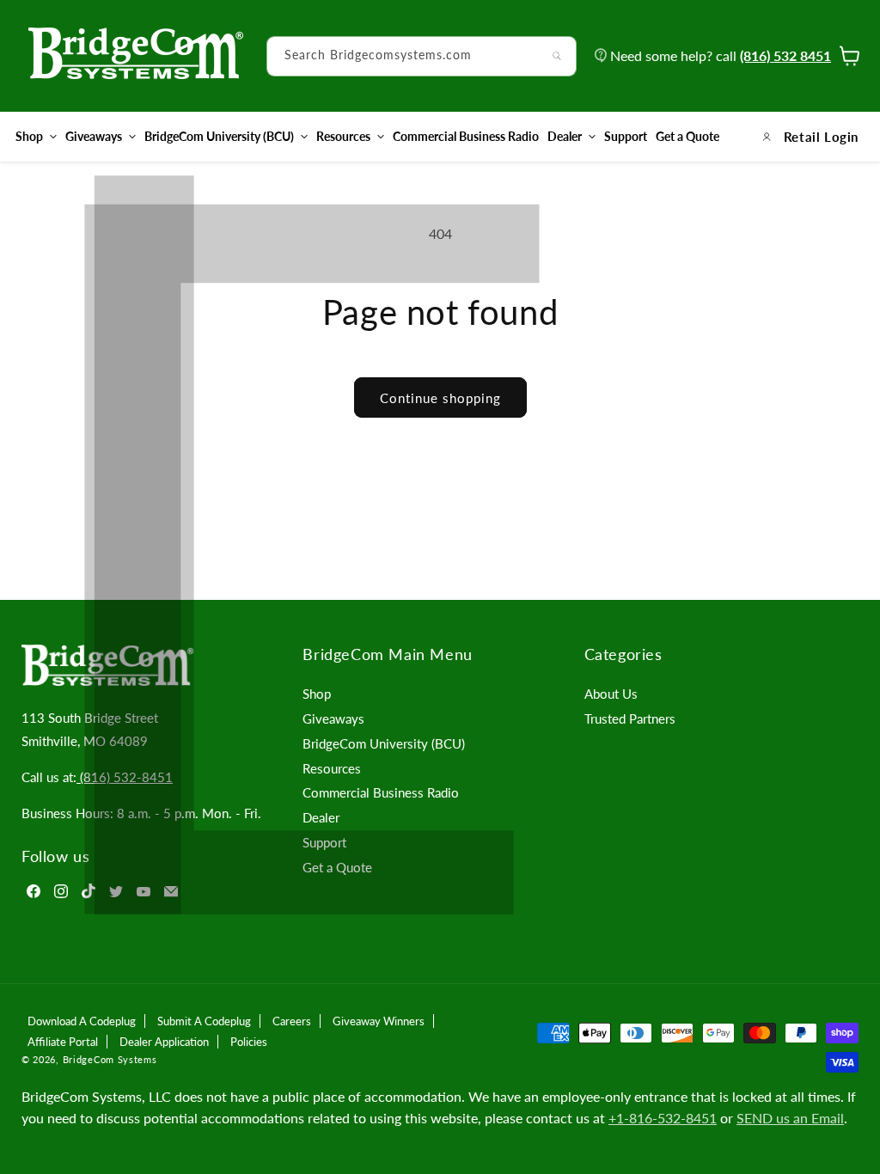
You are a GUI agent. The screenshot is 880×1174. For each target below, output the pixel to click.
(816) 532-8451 (124, 777)
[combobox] (421, 56)
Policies (248, 1042)
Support (324, 842)
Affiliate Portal (63, 1042)
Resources (343, 136)
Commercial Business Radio (380, 792)
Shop (29, 136)
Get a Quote (337, 867)
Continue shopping (440, 398)
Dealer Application (164, 1042)
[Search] (557, 56)
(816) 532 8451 (785, 55)
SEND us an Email (790, 1118)
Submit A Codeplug (204, 1021)
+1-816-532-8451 (662, 1118)
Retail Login (821, 136)
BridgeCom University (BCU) (219, 136)
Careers (291, 1021)
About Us (611, 693)
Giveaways (93, 136)
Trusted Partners (629, 718)
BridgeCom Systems (110, 1059)
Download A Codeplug (82, 1021)
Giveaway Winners (379, 1021)
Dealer (564, 136)
